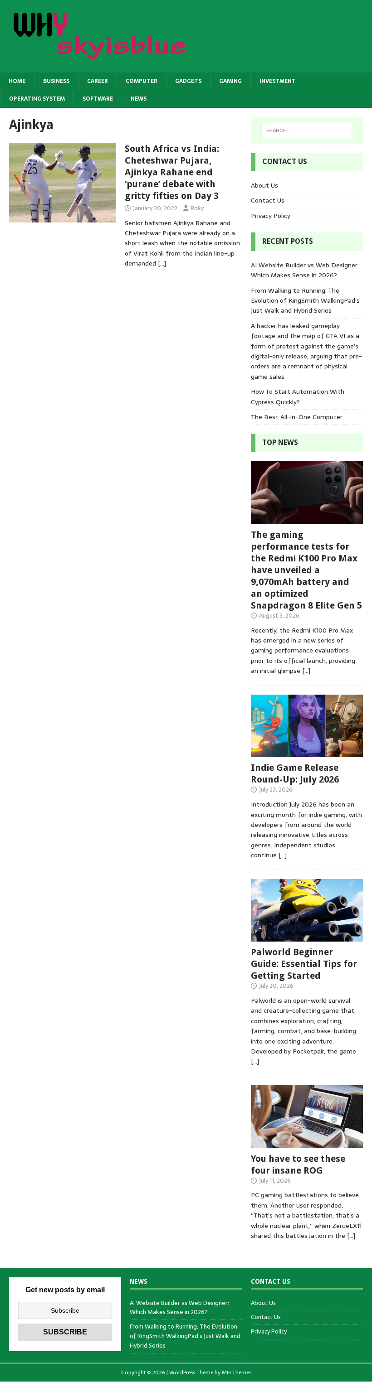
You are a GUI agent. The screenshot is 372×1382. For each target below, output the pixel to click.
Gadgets (188, 81)
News (139, 98)
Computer (141, 81)
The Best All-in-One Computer (297, 417)
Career (97, 81)
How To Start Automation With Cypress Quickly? (297, 396)
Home (17, 81)
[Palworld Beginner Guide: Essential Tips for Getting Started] (307, 937)
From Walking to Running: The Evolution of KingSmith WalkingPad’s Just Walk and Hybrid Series (305, 300)
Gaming (230, 81)
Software (98, 98)
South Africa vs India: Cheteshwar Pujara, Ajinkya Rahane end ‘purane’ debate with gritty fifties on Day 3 (172, 172)
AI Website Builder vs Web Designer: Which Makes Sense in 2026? (305, 270)
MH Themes (236, 1372)
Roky (197, 208)
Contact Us (267, 200)
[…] (162, 263)
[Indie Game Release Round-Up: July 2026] (307, 752)
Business (56, 81)
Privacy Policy (270, 216)
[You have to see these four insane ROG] (307, 1143)
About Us (264, 185)
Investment (277, 81)
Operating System (37, 98)
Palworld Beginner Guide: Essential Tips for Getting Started (304, 964)
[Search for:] (306, 130)
